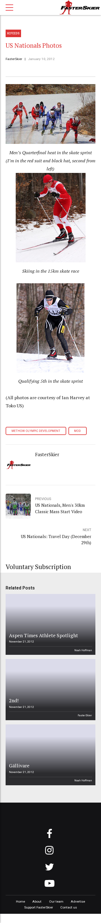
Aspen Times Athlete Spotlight (43, 635)
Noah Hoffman (83, 650)
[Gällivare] (50, 754)
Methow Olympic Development (36, 431)
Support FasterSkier (38, 907)
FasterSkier (14, 59)
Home (20, 901)
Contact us (68, 907)
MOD (77, 431)
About (37, 901)
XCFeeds (13, 33)
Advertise (78, 901)
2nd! (14, 700)
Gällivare (19, 765)
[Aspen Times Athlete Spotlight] (50, 624)
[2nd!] (50, 689)
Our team (56, 901)
